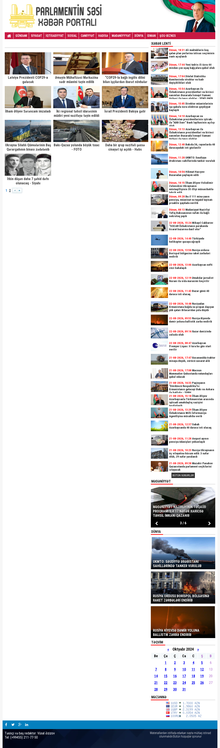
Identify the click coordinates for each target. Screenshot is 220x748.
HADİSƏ (103, 35)
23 (175, 683)
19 (202, 676)
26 (202, 683)
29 (165, 689)
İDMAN (151, 35)
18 (193, 676)
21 (156, 683)
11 (193, 669)
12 (202, 669)
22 (165, 683)
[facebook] (6, 724)
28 (156, 689)
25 (193, 683)
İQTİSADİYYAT (55, 35)
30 (175, 689)
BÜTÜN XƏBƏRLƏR (183, 475)
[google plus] (19, 724)
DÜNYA (138, 35)
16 (175, 676)
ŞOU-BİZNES (168, 35)
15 (165, 676)
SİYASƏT (36, 35)
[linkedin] (26, 724)
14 (156, 676)
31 (184, 689)
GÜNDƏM (21, 35)
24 (184, 683)
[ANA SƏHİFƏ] (9, 35)
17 (184, 676)
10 (184, 669)
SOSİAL (72, 35)
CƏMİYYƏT (87, 35)
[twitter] (12, 724)
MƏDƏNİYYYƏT (121, 35)
